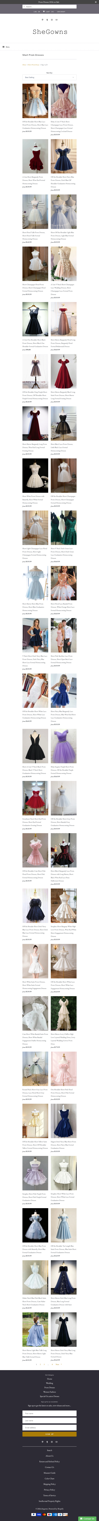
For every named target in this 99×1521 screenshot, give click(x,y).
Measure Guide (49, 1472)
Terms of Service (49, 1495)
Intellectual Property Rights (49, 1501)
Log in (37, 12)
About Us (49, 1455)
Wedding (49, 1383)
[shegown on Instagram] (51, 20)
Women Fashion (49, 1391)
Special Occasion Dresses (49, 1396)
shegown (44, 1508)
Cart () (49, 12)
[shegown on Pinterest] (42, 20)
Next (57, 1364)
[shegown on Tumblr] (47, 20)
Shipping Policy (49, 1484)
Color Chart (49, 1478)
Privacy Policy (49, 1489)
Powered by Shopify (56, 1508)
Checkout (61, 12)
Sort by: (50, 73)
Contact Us (49, 1467)
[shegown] (49, 32)
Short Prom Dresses (33, 55)
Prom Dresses (49, 1387)
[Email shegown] (56, 20)
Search (49, 1450)
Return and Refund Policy (49, 1461)
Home (49, 1378)
